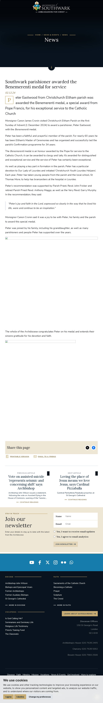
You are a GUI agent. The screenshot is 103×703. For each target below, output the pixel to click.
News (65, 35)
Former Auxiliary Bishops (16, 594)
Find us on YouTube (31, 562)
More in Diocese (17, 605)
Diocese (11, 674)
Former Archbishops (14, 591)
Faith (18, 674)
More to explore (88, 674)
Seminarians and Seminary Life (19, 622)
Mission (35, 674)
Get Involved (73, 674)
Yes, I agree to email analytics (72, 536)
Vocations (44, 674)
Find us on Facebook (39, 562)
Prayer (57, 591)
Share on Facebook (93, 447)
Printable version (19, 456)
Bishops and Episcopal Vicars (18, 587)
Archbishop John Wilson (16, 583)
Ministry (26, 674)
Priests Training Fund (15, 630)
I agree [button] (8, 697)
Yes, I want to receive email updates (75, 531)
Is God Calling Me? (14, 618)
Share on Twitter (87, 447)
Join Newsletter (64, 544)
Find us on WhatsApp (71, 562)
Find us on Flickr (63, 562)
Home (38, 35)
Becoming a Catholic (63, 587)
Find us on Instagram (55, 562)
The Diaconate (12, 634)
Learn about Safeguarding (78, 614)
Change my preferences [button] (40, 697)
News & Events (51, 35)
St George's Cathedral (15, 598)
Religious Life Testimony (16, 626)
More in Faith (64, 605)
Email (59, 524)
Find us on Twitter (47, 562)
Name (59, 516)
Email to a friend (47, 456)
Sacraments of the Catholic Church (69, 583)
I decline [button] (20, 697)
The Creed (58, 598)
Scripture (58, 594)
